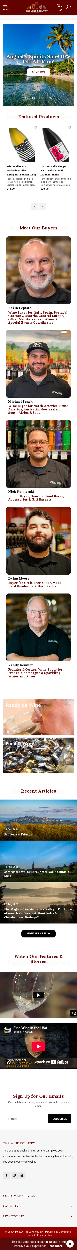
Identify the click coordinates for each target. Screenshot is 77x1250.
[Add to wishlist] (35, 127)
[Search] (68, 6)
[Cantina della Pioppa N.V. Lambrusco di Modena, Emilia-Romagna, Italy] (55, 144)
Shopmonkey (44, 1235)
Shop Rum (38, 71)
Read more (55, 1246)
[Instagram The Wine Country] (14, 1175)
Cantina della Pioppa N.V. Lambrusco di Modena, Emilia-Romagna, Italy (53, 171)
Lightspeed (65, 1232)
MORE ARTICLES (36, 933)
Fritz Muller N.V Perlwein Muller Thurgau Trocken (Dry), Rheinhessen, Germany (21, 171)
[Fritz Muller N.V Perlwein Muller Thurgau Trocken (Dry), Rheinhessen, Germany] (22, 144)
